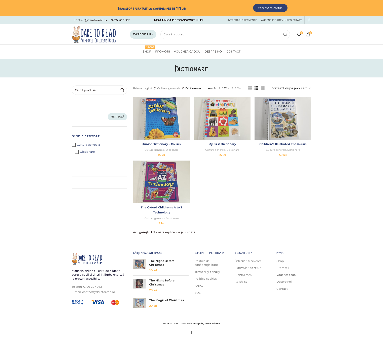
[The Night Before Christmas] (139, 266)
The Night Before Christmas (162, 263)
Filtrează (117, 116)
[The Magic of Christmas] (139, 303)
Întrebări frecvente (248, 261)
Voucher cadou (287, 275)
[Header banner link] (191, 8)
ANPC (199, 285)
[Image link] (87, 258)
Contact (282, 289)
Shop (280, 261)
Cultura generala (88, 144)
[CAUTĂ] (285, 34)
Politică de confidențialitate (206, 263)
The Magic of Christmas (166, 300)
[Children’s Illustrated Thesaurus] (283, 118)
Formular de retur (248, 268)
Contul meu (243, 275)
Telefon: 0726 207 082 (87, 286)
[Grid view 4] (263, 88)
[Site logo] (94, 34)
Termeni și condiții (208, 272)
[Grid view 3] (256, 88)
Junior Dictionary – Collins (161, 144)
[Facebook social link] (309, 20)
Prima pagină (142, 88)
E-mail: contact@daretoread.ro (93, 292)
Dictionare (87, 152)
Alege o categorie (86, 136)
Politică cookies (206, 278)
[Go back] (170, 68)
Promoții (282, 268)
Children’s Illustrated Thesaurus (282, 144)
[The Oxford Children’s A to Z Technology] (161, 182)
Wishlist (241, 281)
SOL (197, 293)
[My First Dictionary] (222, 118)
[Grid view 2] (250, 88)
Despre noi (284, 281)
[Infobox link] (90, 20)
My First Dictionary (222, 144)
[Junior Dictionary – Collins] (161, 118)
